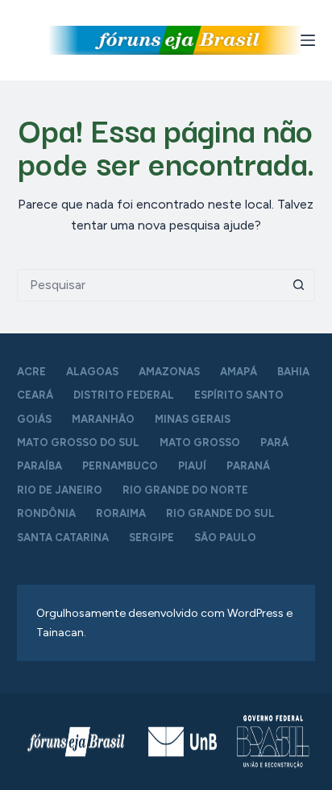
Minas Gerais (192, 419)
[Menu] (308, 40)
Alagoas (92, 372)
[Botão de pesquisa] (299, 285)
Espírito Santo (239, 395)
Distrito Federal (123, 395)
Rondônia (46, 513)
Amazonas (169, 372)
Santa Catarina (63, 537)
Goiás (34, 419)
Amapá (238, 372)
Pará (274, 442)
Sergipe (151, 537)
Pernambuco (120, 466)
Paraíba (39, 466)
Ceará (35, 395)
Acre (31, 372)
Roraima (121, 513)
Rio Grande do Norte (185, 490)
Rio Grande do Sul (220, 513)
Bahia (293, 372)
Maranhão (103, 419)
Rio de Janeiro (59, 490)
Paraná (248, 466)
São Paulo (225, 537)
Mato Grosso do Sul (78, 442)
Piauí (192, 466)
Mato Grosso (200, 442)
